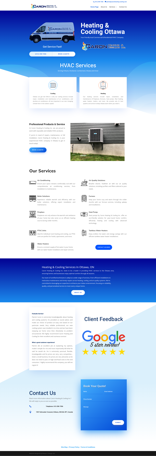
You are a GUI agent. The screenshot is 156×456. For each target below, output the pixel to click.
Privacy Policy (74, 447)
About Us (104, 7)
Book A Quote (63, 54)
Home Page (94, 7)
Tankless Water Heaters (98, 230)
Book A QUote (37, 150)
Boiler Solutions (43, 196)
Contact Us (123, 7)
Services (112, 7)
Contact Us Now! (104, 247)
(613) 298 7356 (40, 54)
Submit (118, 422)
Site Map (64, 447)
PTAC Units (41, 230)
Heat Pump (93, 212)
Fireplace (40, 212)
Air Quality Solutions (97, 180)
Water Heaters (43, 244)
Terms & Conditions (88, 447)
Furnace (92, 196)
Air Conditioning (43, 180)
